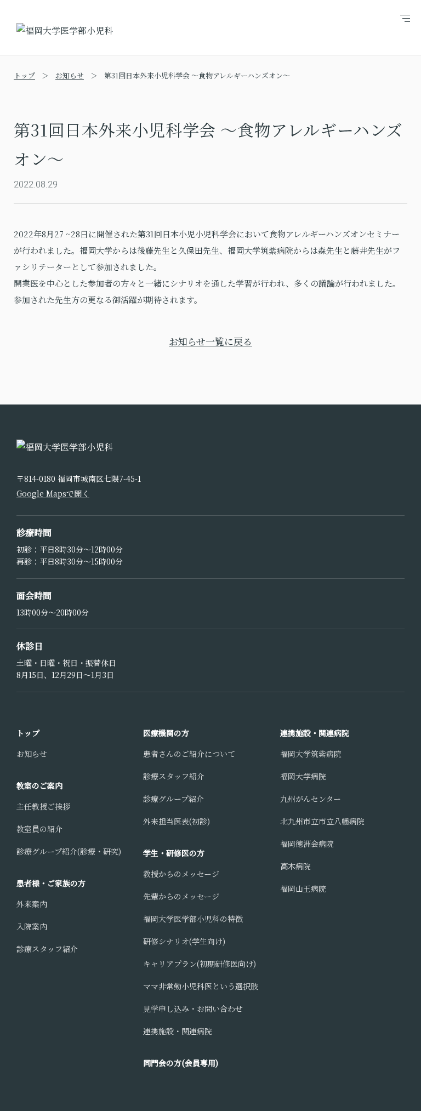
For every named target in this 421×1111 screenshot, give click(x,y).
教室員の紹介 (39, 828)
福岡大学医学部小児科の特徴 (193, 918)
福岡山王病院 (303, 888)
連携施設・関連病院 (177, 1030)
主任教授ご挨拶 (43, 806)
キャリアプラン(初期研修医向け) (199, 963)
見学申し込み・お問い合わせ (193, 1008)
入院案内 (31, 926)
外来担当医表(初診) (176, 821)
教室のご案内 (39, 785)
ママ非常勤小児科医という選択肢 (200, 986)
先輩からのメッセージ (181, 896)
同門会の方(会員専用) (180, 1062)
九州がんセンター (310, 798)
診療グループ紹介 (173, 798)
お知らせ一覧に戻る (210, 341)
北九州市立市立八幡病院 (322, 821)
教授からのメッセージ (181, 873)
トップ (24, 75)
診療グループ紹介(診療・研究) (68, 851)
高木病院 (295, 866)
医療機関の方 (166, 732)
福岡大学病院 (303, 776)
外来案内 (31, 903)
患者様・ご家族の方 (51, 883)
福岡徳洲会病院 (307, 843)
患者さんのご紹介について (189, 753)
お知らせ (69, 75)
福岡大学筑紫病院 (311, 753)
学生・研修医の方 (173, 852)
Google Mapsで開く (52, 493)
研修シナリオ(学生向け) (184, 941)
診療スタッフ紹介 (47, 948)
